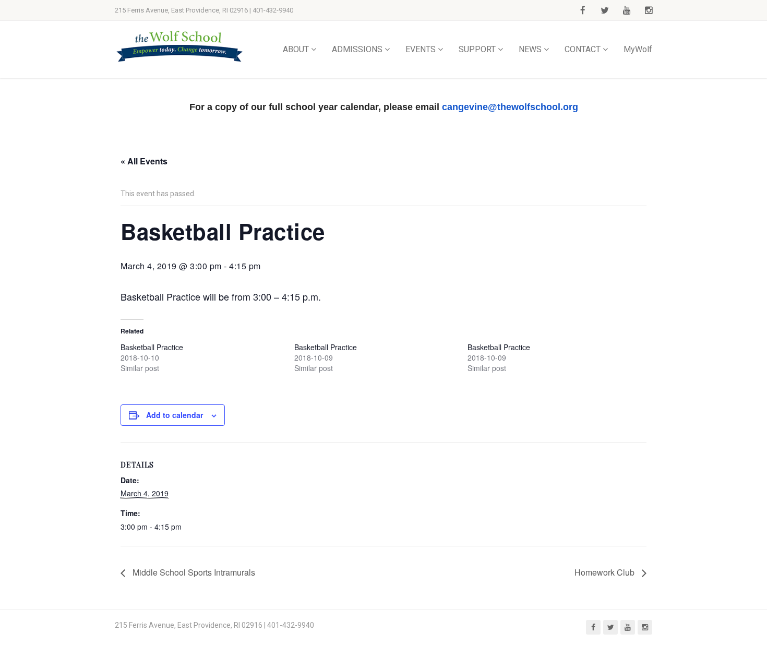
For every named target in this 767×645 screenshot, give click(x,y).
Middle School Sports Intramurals (192, 572)
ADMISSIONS (357, 49)
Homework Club (605, 572)
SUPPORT (477, 49)
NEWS (530, 49)
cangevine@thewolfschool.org (510, 107)
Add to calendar (174, 415)
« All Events (144, 161)
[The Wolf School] (180, 46)
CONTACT (583, 49)
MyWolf (638, 49)
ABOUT (296, 49)
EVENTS (420, 49)
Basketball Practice (152, 347)
